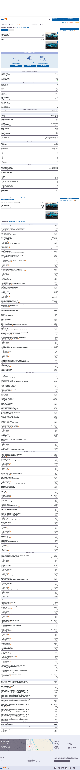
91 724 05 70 (9, 746)
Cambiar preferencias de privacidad (33, 761)
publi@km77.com (57, 748)
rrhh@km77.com (71, 748)
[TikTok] (74, 768)
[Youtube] (66, 768)
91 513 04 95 (7, 747)
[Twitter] (59, 768)
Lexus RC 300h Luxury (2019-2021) (66, 30)
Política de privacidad (31, 760)
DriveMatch (2, 759)
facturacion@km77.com (72, 746)
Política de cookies (30, 757)
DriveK (1, 760)
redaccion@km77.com (58, 744)
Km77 (4, 19)
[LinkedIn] (63, 768)
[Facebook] (55, 768)
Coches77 (2, 757)
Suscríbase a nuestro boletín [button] (62, 760)
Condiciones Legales (30, 759)
